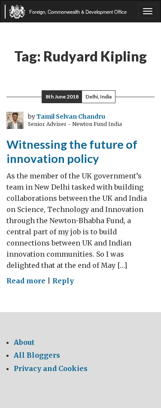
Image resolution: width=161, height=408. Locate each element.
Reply (63, 280)
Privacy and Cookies (51, 368)
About (24, 342)
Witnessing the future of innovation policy (71, 151)
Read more (26, 280)
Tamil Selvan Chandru (70, 116)
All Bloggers (37, 355)
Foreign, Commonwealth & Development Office (78, 11)
